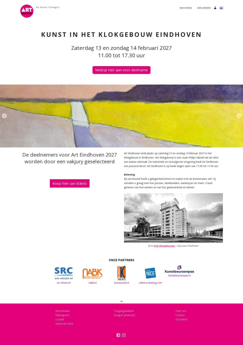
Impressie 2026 (64, 323)
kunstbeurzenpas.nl (179, 275)
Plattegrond (62, 315)
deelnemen (204, 7)
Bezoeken (186, 7)
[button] (4, 115)
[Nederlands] (223, 7)
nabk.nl (93, 282)
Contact (180, 315)
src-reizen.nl (63, 282)
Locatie (60, 319)
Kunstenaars (63, 311)
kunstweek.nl (121, 282)
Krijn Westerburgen (164, 245)
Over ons (181, 311)
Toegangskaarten (124, 311)
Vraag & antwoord (124, 315)
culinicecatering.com (150, 282)
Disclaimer (182, 319)
